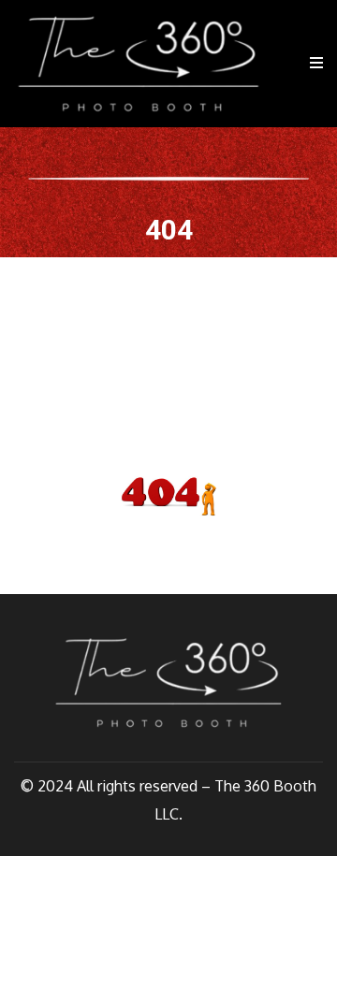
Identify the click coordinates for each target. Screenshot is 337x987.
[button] (313, 63)
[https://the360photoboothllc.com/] (138, 63)
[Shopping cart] (285, 63)
